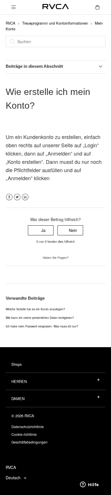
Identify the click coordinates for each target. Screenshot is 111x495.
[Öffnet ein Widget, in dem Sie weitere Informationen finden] (89, 485)
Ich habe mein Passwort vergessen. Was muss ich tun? (42, 326)
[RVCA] (55, 7)
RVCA (10, 23)
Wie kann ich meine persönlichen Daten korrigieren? (40, 318)
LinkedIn (25, 197)
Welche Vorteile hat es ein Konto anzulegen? (35, 309)
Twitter (17, 197)
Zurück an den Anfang (26, 274)
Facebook (9, 197)
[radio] (41, 230)
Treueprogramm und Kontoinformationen (55, 23)
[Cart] (97, 7)
